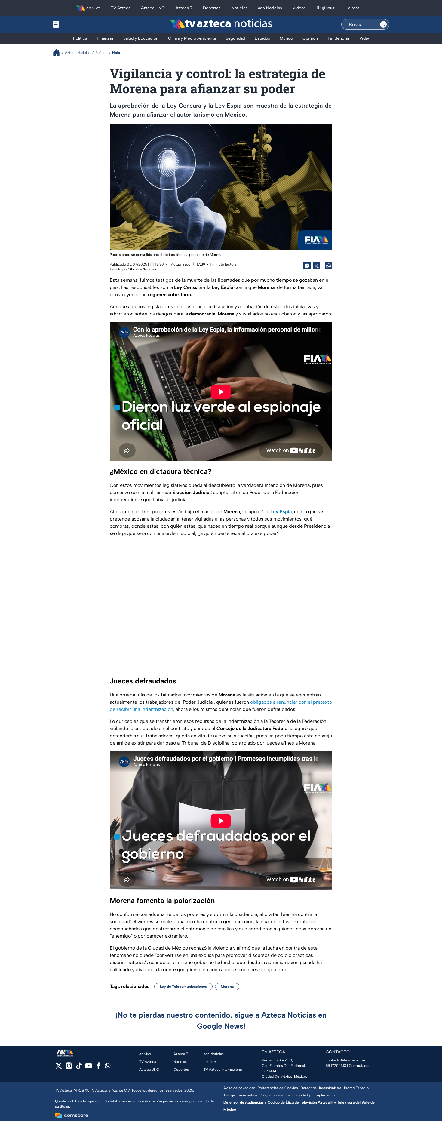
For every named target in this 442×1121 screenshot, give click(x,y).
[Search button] (383, 24)
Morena (227, 986)
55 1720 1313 (336, 1066)
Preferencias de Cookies (278, 1088)
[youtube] (88, 1067)
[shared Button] (328, 265)
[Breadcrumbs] (59, 52)
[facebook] (98, 1067)
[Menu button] (77, 24)
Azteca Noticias (143, 269)
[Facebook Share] (307, 265)
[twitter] (59, 1067)
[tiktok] (78, 1067)
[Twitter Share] (316, 265)
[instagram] (68, 1067)
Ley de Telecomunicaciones (183, 986)
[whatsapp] (108, 1067)
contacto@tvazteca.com (346, 1060)
